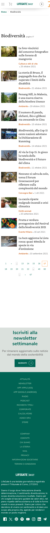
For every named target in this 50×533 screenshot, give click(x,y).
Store (13, 4)
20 (17, 269)
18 (6, 269)
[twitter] (10, 519)
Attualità (25, 379)
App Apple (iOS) (25, 388)
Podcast (25, 400)
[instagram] (33, 519)
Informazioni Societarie (25, 459)
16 (39, 263)
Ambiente (23, 106)
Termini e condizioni (25, 464)
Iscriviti (22, 363)
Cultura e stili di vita (28, 63)
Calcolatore (25, 413)
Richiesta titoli (25, 405)
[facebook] (5, 519)
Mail (25, 451)
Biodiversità (24, 88)
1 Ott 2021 (39, 193)
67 (31, 275)
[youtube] (28, 519)
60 (45, 269)
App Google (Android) (25, 392)
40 (39, 269)
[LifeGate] (25, 4)
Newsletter (25, 383)
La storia (25, 446)
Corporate (25, 409)
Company (25, 434)
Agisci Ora (25, 418)
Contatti (25, 438)
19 (11, 269)
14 (28, 263)
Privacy (25, 455)
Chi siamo (25, 442)
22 (28, 269)
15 (33, 263)
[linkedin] (39, 519)
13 (22, 263)
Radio (25, 396)
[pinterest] (16, 519)
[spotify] (22, 519)
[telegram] (45, 519)
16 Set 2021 (39, 232)
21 (22, 269)
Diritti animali (25, 211)
